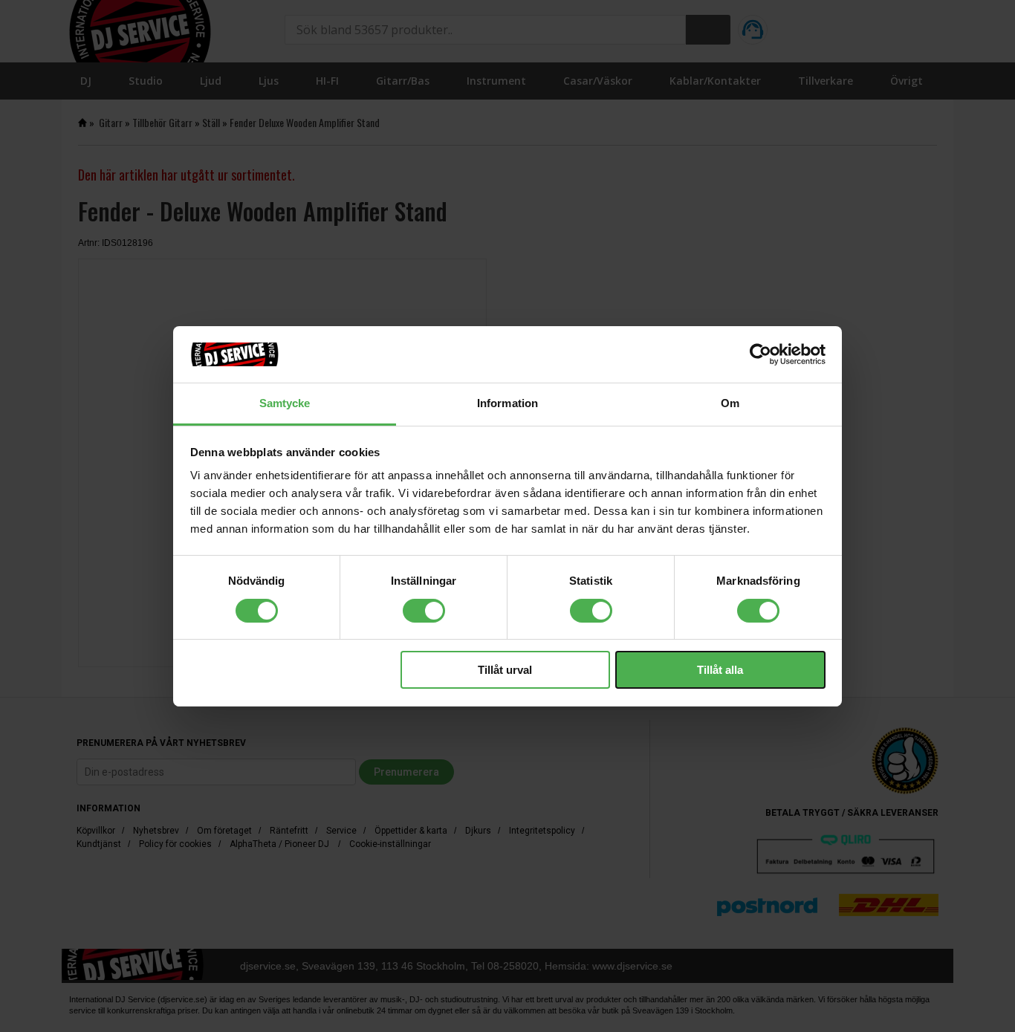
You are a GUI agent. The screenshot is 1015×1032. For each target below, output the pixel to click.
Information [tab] (507, 403)
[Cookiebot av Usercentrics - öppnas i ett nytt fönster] (760, 354)
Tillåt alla (720, 669)
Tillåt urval (505, 669)
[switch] (424, 611)
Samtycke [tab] (285, 403)
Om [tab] (730, 403)
